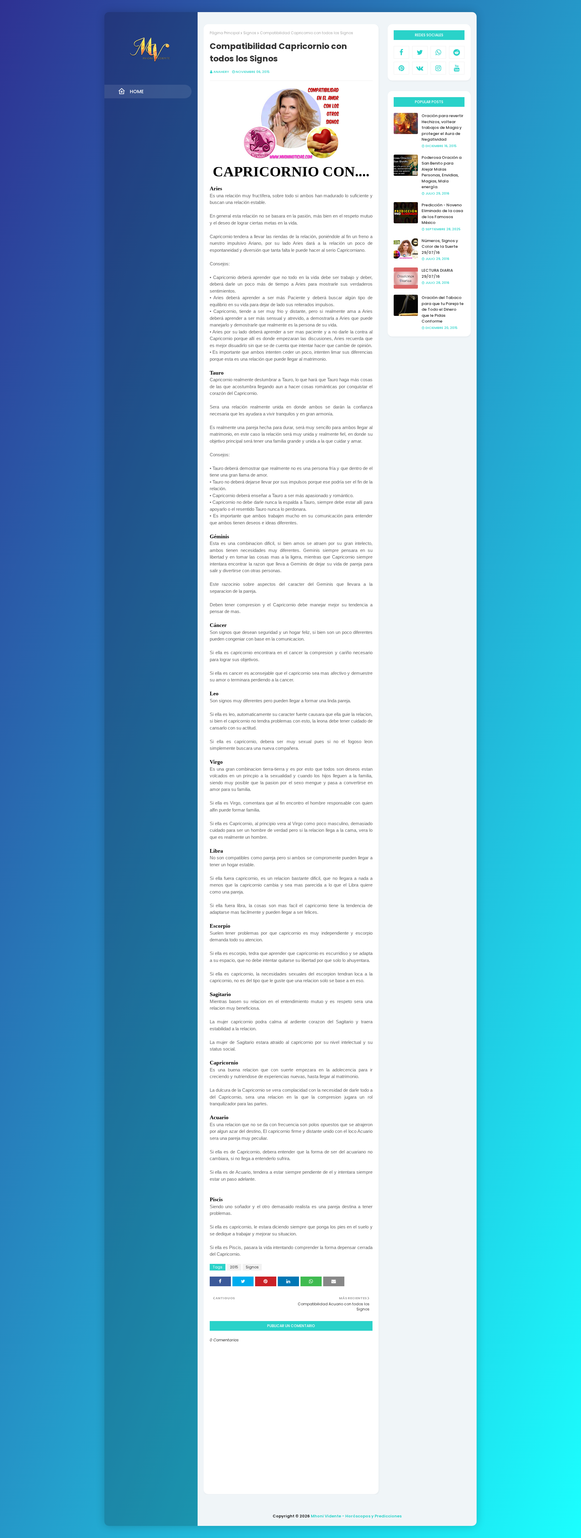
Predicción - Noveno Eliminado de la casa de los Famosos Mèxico (442, 214)
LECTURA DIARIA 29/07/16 (437, 273)
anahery (221, 71)
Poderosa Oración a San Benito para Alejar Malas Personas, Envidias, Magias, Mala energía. (441, 172)
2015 (234, 1267)
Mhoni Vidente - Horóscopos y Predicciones (356, 1516)
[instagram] (438, 68)
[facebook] (401, 52)
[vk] (420, 68)
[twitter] (420, 52)
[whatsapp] (438, 52)
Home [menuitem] (137, 91)
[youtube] (456, 68)
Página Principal (225, 32)
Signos (249, 32)
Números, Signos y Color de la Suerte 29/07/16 (440, 246)
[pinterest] (401, 68)
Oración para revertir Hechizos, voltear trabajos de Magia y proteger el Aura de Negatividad (442, 127)
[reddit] (456, 52)
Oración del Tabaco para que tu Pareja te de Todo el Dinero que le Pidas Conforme (443, 309)
